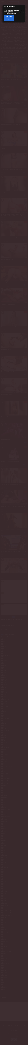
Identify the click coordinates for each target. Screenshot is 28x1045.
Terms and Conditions (20, 12)
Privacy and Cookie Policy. (12, 13)
